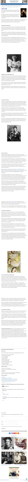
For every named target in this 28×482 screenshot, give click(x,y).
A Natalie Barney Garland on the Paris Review (8, 381)
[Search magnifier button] (26, 431)
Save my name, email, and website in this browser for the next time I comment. (12, 426)
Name (2, 421)
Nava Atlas (5, 394)
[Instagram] (13, 433)
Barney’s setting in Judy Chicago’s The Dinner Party (9, 380)
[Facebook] (9, 433)
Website (2, 424)
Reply (3, 400)
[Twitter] (11, 433)
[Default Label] (15, 433)
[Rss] (17, 433)
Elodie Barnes (3, 7)
